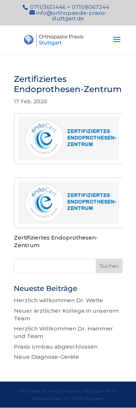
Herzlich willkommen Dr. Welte (58, 300)
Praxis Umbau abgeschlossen (56, 346)
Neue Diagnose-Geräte (46, 356)
